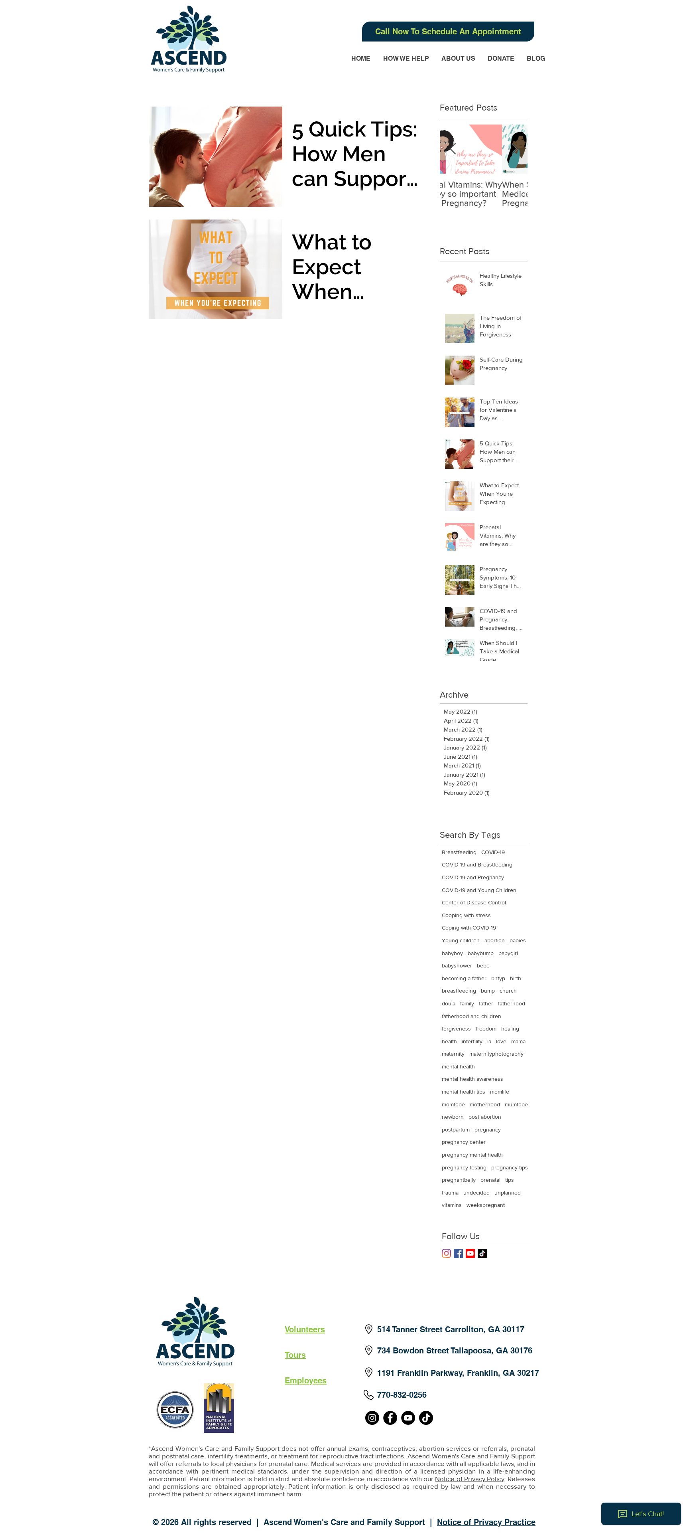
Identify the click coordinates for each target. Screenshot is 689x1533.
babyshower (457, 965)
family (467, 1003)
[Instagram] (446, 1253)
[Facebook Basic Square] (458, 1253)
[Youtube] (470, 1253)
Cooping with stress (466, 915)
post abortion (485, 1117)
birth (515, 978)
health (449, 1041)
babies (518, 940)
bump (488, 990)
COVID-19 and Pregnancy (473, 877)
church (508, 990)
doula (448, 1003)
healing (510, 1028)
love (501, 1041)
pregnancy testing (464, 1167)
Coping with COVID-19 (469, 927)
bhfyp (498, 978)
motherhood (485, 1104)
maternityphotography (496, 1053)
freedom (486, 1028)
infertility (472, 1041)
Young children (461, 940)
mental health (458, 1066)
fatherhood (511, 1003)
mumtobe (516, 1104)
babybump (481, 953)
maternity (453, 1053)
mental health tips (463, 1091)
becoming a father (464, 978)
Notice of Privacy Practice (486, 1522)
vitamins (452, 1205)
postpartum (456, 1129)
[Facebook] (390, 1418)
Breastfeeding (459, 852)
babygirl (508, 953)
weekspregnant (486, 1205)
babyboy (452, 953)
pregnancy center (464, 1142)
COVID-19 (493, 852)
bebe (483, 965)
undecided (476, 1192)
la (489, 1041)
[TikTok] (482, 1253)
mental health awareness (472, 1079)
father (486, 1003)
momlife (499, 1091)
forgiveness (456, 1028)
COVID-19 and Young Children (479, 890)
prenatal (490, 1180)
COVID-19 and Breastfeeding (477, 864)
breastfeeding (459, 990)
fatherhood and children (471, 1016)
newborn (453, 1117)
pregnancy (487, 1129)
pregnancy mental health (472, 1154)
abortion (494, 940)
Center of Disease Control (474, 902)
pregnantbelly (459, 1180)
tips (509, 1180)
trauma (450, 1192)
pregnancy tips (509, 1167)
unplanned (507, 1192)
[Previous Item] (452, 149)
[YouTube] (408, 1418)
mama (518, 1041)
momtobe (453, 1104)
